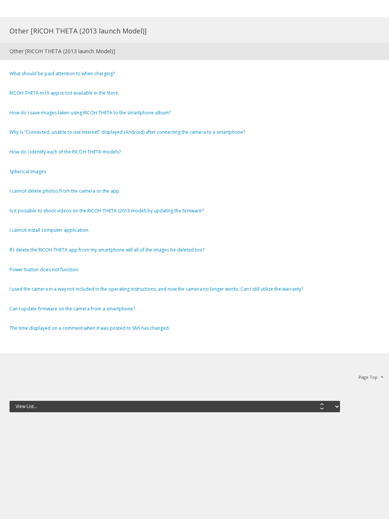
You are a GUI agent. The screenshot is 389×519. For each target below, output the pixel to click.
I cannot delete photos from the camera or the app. (64, 191)
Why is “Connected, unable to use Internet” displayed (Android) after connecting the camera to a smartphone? (127, 132)
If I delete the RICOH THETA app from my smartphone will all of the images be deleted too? (106, 250)
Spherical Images (27, 171)
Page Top (368, 377)
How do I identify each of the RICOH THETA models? (65, 152)
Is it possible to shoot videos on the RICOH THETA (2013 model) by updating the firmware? (106, 210)
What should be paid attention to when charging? (62, 73)
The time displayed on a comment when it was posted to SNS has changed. (89, 328)
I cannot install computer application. (49, 230)
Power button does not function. (44, 269)
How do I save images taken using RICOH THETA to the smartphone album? (90, 112)
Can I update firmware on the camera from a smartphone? (72, 308)
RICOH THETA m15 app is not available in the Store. (64, 93)
